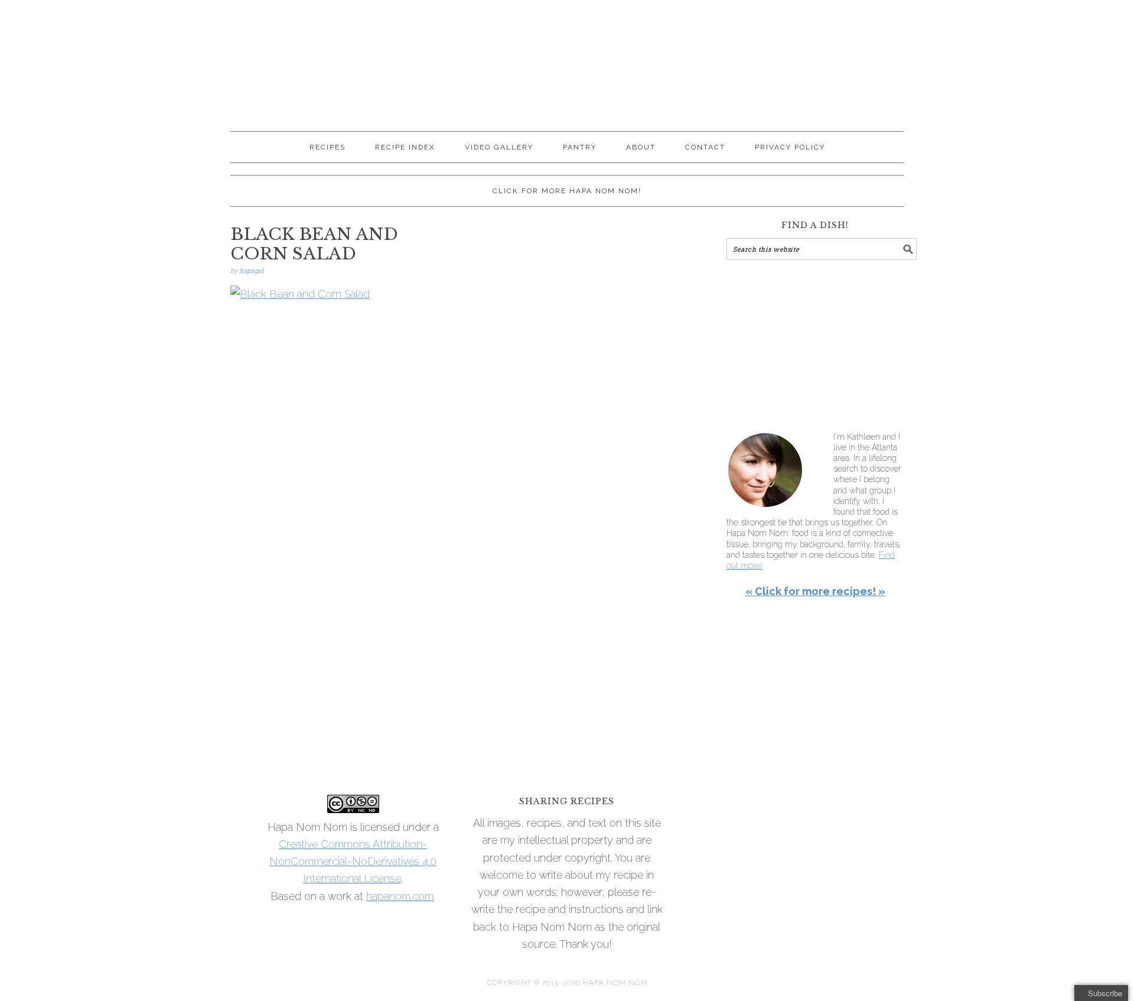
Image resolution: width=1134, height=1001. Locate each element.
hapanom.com (400, 896)
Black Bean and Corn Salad (314, 244)
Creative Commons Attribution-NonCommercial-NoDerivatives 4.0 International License (352, 861)
